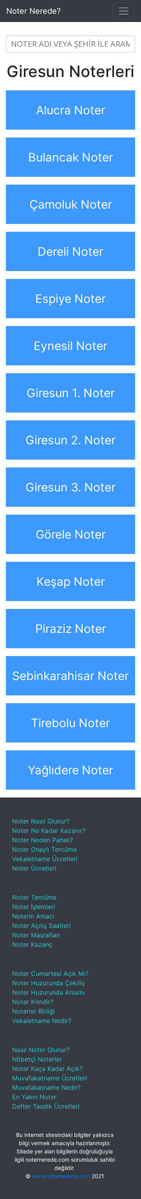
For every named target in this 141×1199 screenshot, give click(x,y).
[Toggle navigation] (124, 11)
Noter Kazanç (32, 944)
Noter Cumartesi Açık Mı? (50, 973)
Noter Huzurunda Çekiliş (48, 983)
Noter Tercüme (34, 897)
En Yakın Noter (34, 1097)
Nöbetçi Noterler (37, 1059)
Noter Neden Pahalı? (42, 840)
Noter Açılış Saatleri (41, 926)
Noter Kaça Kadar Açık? (47, 1068)
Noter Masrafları (36, 935)
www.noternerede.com (61, 1176)
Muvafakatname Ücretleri (49, 1078)
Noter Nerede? (33, 11)
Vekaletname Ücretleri (45, 859)
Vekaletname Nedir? (41, 1021)
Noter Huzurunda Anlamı (48, 992)
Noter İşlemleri (33, 907)
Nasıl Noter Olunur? (41, 1050)
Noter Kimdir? (32, 1002)
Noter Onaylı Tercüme (44, 849)
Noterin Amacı (33, 916)
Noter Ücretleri (34, 868)
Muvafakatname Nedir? (46, 1087)
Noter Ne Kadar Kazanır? (48, 830)
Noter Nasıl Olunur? (41, 821)
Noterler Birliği (33, 1011)
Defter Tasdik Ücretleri (46, 1106)
